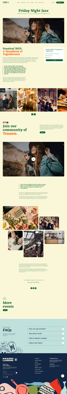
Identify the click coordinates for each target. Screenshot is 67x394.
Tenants (36, 2)
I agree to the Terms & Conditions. (8, 374)
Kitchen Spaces (23, 2)
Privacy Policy (38, 373)
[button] (32, 114)
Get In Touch (53, 2)
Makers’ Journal (41, 2)
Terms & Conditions (39, 371)
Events (28, 2)
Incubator (18, 2)
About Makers (32, 2)
